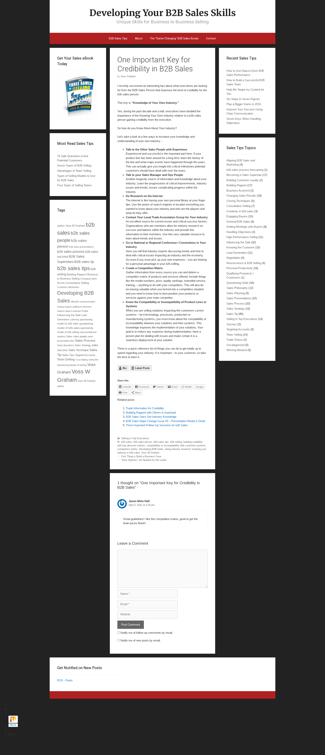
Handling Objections (238, 232)
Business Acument (238, 190)
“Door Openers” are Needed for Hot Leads (143, 460)
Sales (69, 336)
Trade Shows (234, 339)
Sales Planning (235, 293)
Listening (74, 319)
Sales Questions (65, 345)
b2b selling (176, 441)
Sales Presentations (238, 298)
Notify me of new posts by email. (141, 640)
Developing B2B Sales (151, 449)
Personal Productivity (239, 268)
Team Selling (66, 359)
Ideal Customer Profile (76, 311)
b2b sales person (142, 441)
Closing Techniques (238, 200)
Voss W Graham (150, 452)
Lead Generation (236, 252)
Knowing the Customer (240, 247)
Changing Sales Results (241, 195)
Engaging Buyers (237, 216)
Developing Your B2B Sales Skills (162, 12)
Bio (125, 368)
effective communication (83, 301)
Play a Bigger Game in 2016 (243, 104)
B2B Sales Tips (118, 38)
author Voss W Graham (71, 225)
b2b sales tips (161, 441)
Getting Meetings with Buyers (244, 226)
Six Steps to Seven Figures (243, 99)
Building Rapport (77, 274)
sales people (80, 336)
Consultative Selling (77, 282)
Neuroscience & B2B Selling (243, 263)
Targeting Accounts (238, 329)
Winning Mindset (236, 350)
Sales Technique (78, 350)
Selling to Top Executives (135, 438)
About (138, 38)
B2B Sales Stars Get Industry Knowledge (151, 416)
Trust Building (81, 360)
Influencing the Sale (69, 315)
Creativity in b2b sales (240, 211)
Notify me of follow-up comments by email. (147, 632)
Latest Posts (142, 368)
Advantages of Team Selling (74, 170)
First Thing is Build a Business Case (141, 456)
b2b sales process (70, 251)
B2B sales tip (84, 262)
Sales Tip (232, 313)
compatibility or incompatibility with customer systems (176, 445)
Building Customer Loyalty (242, 180)
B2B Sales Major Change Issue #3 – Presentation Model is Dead (165, 421)
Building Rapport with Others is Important (151, 412)
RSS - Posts (65, 680)
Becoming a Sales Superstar (244, 174)
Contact (211, 38)
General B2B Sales (238, 221)
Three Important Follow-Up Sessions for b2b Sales (157, 425)
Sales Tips (68, 355)
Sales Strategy (83, 345)
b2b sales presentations (81, 247)
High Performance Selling (242, 237)
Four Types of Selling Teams (74, 185)
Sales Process (85, 340)
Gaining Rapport (64, 307)
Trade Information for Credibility (145, 408)
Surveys (231, 324)
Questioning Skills (237, 282)
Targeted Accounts (85, 355)
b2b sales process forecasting (244, 169)
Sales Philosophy (237, 287)
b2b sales (126, 441)
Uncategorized (235, 345)
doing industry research (177, 449)
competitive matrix (127, 449)
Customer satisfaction (68, 287)
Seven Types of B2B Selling (74, 165)
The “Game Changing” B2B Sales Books (174, 38)
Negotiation (233, 257)
